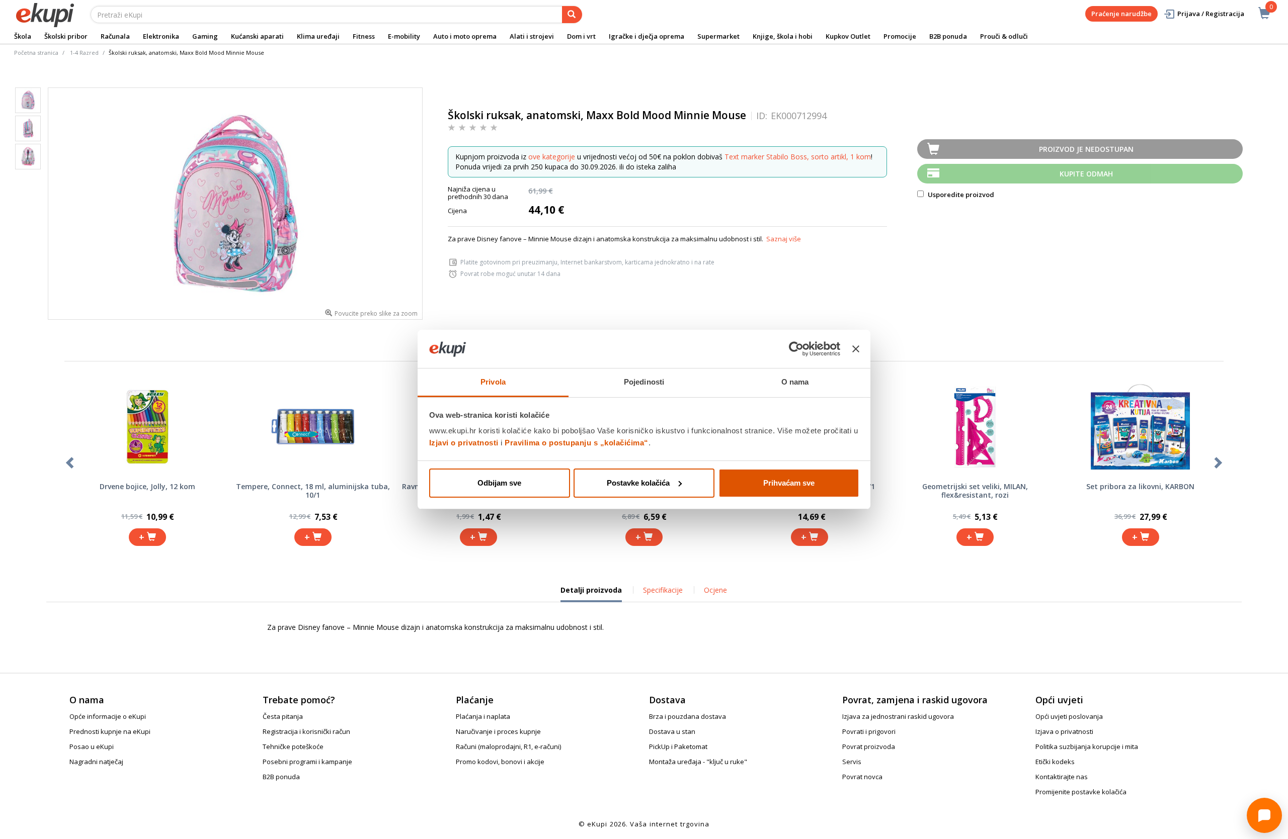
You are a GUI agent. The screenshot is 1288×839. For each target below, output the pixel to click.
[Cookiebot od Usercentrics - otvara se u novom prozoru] (796, 348)
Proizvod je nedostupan (1086, 149)
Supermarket (718, 36)
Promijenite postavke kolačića (1080, 791)
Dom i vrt (581, 36)
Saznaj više (783, 238)
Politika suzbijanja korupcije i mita (1086, 746)
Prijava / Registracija (1210, 13)
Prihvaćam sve (789, 483)
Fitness (364, 36)
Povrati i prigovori (869, 731)
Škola (22, 36)
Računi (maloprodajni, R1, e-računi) (508, 746)
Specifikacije (663, 590)
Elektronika (161, 36)
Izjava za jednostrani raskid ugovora (898, 716)
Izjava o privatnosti (1064, 731)
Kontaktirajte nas (1061, 776)
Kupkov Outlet (848, 36)
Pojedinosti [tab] (644, 382)
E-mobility (404, 36)
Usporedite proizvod (960, 194)
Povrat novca (862, 776)
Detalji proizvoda (591, 593)
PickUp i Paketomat (678, 746)
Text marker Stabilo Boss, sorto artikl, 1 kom (798, 156)
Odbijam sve (499, 483)
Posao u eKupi (91, 746)
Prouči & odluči (1004, 36)
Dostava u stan (672, 731)
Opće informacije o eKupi (107, 716)
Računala (115, 36)
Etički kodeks (1055, 761)
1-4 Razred (84, 52)
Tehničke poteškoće (293, 746)
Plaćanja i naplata (483, 716)
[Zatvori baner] (855, 348)
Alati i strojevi (532, 36)
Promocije (899, 36)
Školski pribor (66, 36)
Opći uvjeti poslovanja (1069, 716)
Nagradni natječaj (96, 761)
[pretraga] (572, 14)
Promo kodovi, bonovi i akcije (500, 761)
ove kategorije (551, 156)
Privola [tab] (493, 382)
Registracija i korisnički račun (306, 731)
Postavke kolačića (638, 483)
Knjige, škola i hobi (783, 36)
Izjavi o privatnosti (464, 442)
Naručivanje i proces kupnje (498, 731)
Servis (851, 761)
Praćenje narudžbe (1121, 13)
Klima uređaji (318, 36)
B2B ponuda (948, 36)
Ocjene (715, 590)
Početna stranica (36, 52)
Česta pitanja (283, 716)
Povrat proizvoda (868, 746)
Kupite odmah (1086, 173)
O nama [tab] (795, 382)
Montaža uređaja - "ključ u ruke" (698, 761)
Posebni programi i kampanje (307, 761)
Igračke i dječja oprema (646, 36)
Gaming (205, 36)
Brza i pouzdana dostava (687, 716)
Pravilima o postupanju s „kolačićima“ (577, 442)
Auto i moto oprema (465, 36)
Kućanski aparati (257, 36)
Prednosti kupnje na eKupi (109, 731)
